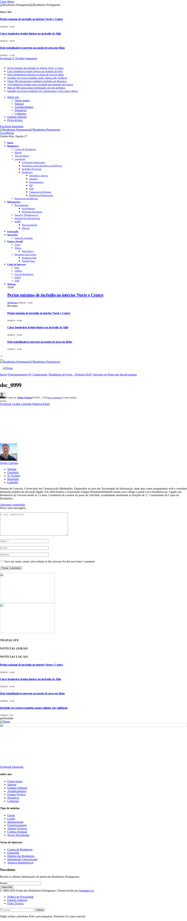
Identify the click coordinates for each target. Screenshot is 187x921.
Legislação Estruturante (33, 162)
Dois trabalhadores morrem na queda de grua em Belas (32, 47)
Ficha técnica (14, 120)
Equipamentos (36, 182)
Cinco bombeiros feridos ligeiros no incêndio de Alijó (30, 33)
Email (3, 883)
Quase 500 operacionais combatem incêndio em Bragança (36, 81)
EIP (31, 185)
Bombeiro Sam (29, 257)
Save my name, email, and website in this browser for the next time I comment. (49, 561)
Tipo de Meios (22, 155)
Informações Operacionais (27, 218)
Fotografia (12, 231)
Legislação (20, 159)
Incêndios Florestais (32, 169)
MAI (17, 267)
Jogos (17, 244)
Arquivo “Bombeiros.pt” (27, 215)
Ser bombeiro (28, 208)
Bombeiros (13, 146)
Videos (18, 248)
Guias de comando (24, 238)
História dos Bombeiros (26, 198)
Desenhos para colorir (25, 254)
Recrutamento (21, 205)
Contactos (20, 113)
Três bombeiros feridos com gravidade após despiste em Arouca (40, 84)
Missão (18, 152)
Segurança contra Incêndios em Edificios (42, 165)
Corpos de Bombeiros (25, 149)
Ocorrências (7, 132)
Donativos (20, 110)
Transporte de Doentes (40, 192)
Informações (13, 201)
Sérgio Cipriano (24, 397)
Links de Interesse (16, 264)
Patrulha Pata (28, 261)
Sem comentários (54, 397)
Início (10, 142)
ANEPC (18, 271)
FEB (31, 188)
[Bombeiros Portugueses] (30, 129)
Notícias (11, 284)
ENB (17, 280)
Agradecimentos (24, 107)
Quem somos (22, 100)
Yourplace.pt (86, 890)
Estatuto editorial (17, 116)
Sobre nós (13, 97)
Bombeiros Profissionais (41, 195)
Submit (39, 910)
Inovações (12, 234)
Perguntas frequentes (32, 211)
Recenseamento (29, 224)
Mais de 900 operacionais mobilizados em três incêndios (36, 87)
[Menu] (1, 356)
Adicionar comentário (12, 504)
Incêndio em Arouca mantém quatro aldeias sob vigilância (37, 78)
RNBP (18, 221)
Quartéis (33, 178)
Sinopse (19, 103)
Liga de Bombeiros (24, 274)
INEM (18, 277)
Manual (26, 228)
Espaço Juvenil (15, 241)
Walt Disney (28, 251)
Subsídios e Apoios (38, 175)
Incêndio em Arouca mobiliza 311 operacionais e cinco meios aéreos (42, 91)
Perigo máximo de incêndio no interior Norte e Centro (31, 19)
